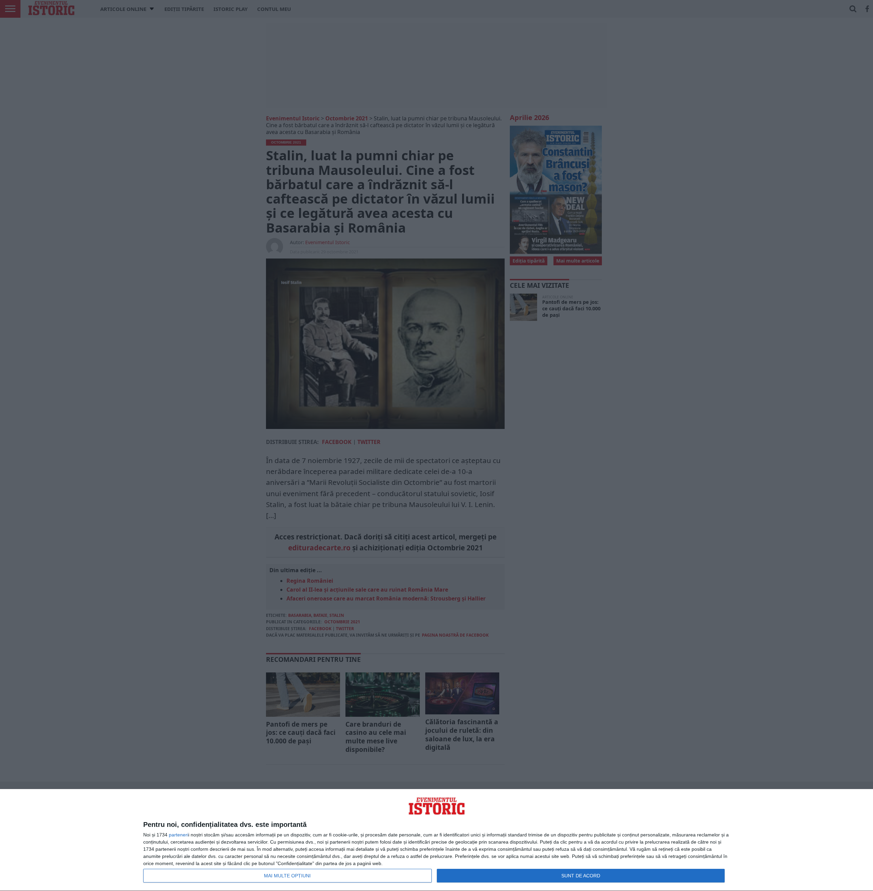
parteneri (178, 834)
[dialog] (436, 840)
